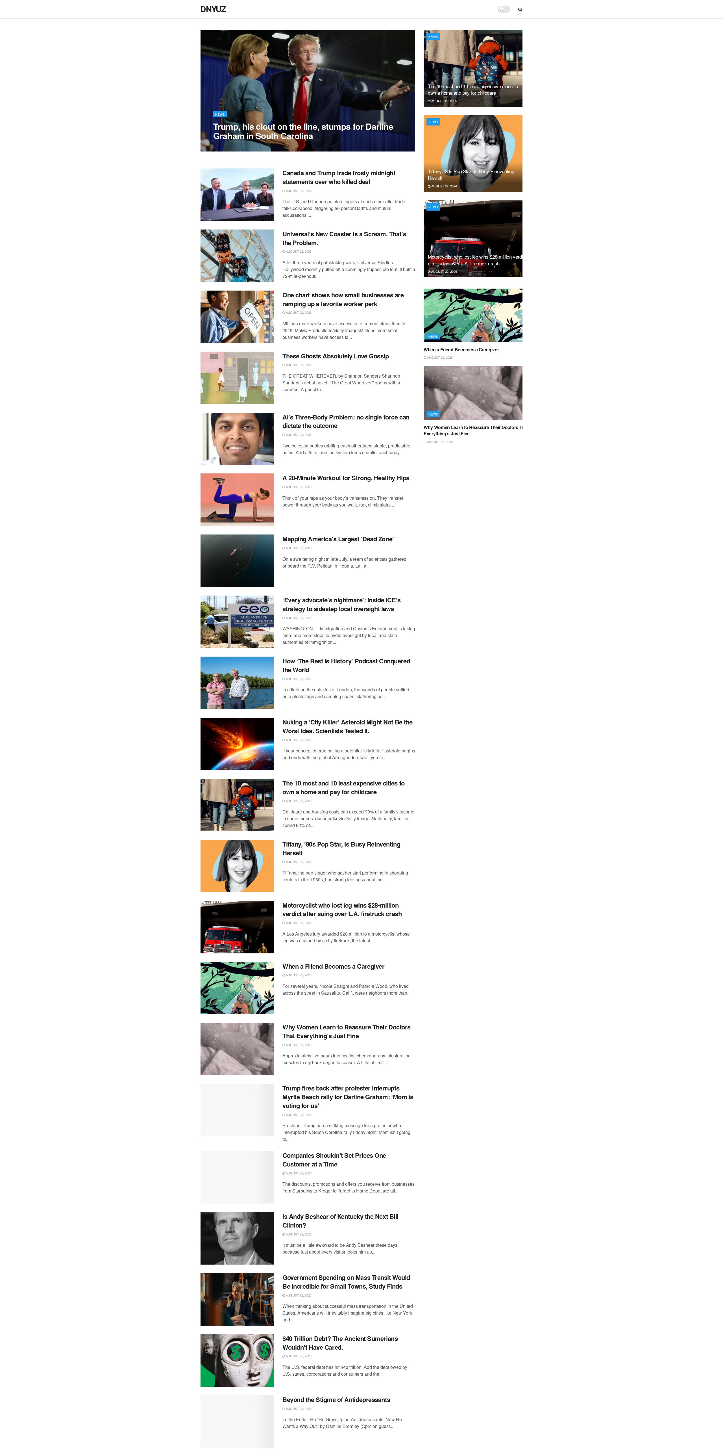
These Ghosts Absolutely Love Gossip (335, 355)
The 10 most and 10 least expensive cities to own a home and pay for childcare (343, 787)
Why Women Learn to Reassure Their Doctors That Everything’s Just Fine (346, 1031)
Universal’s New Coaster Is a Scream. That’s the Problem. (344, 238)
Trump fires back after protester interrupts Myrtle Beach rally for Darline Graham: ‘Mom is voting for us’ (347, 1096)
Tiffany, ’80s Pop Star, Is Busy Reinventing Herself (341, 848)
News (220, 114)
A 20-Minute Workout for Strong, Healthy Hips (346, 477)
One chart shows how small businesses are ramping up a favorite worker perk (343, 299)
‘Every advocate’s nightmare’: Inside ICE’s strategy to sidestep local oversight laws (341, 604)
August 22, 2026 (229, 147)
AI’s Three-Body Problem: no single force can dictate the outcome (346, 421)
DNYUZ (213, 9)
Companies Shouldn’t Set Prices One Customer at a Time (334, 1159)
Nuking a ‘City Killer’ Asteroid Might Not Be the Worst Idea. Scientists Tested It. (347, 726)
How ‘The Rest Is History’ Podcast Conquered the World (346, 665)
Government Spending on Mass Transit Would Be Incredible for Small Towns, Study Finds (346, 1282)
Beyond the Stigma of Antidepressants (336, 1399)
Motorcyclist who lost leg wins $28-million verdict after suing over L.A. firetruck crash (342, 909)
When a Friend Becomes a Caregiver (333, 966)
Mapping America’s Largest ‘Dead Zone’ (338, 538)
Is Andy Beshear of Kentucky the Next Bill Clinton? (340, 1221)
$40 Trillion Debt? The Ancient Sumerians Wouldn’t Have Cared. (340, 1343)
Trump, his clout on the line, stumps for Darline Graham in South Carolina (303, 131)
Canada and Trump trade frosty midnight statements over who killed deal (338, 177)
